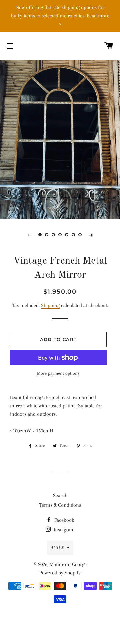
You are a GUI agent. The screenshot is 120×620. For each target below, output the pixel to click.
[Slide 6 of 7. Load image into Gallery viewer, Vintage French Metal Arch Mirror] (73, 234)
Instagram (63, 530)
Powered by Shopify (60, 573)
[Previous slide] (29, 234)
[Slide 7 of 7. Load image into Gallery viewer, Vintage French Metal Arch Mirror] (80, 234)
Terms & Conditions (60, 505)
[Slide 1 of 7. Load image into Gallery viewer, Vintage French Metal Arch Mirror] (40, 234)
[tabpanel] (60, 138)
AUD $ (57, 548)
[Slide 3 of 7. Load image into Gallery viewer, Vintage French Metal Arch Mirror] (53, 234)
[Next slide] (90, 234)
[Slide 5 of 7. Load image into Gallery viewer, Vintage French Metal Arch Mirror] (66, 234)
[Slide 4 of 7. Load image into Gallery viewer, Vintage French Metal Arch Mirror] (60, 234)
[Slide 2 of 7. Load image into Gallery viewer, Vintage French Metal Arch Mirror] (46, 234)
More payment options (58, 373)
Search (60, 495)
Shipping (50, 305)
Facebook (63, 520)
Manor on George (68, 564)
